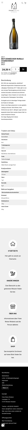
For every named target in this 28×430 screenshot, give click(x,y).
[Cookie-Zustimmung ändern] (3, 425)
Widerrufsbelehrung (7, 385)
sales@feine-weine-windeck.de (14, 409)
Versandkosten (13, 72)
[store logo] (14, 8)
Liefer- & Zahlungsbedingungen (10, 378)
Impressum (5, 380)
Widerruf (5, 388)
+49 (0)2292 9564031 (13, 406)
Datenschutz (5, 376)
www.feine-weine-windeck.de (13, 411)
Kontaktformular (6, 413)
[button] (22, 3)
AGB (3, 383)
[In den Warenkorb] (23, 69)
